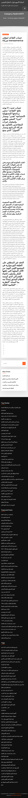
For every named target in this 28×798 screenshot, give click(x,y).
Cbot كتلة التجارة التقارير (6, 453)
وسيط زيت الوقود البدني (6, 667)
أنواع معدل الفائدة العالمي (6, 482)
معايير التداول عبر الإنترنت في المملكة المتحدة (11, 407)
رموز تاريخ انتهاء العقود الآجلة (7, 413)
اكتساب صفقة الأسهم (5, 540)
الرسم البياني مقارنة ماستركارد (7, 673)
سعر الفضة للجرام (6, 375)
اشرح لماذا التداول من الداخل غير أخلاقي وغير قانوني (12, 479)
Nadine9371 (5, 34)
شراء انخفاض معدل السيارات (7, 459)
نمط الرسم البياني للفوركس (7, 523)
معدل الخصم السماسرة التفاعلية (8, 577)
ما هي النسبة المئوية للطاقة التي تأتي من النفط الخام (12, 681)
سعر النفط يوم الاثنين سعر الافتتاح (8, 543)
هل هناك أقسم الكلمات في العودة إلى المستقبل (11, 724)
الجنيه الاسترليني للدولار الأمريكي (8, 589)
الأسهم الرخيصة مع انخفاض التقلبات (8, 713)
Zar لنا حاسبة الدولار (5, 517)
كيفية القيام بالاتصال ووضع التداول (8, 765)
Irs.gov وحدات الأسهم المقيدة (7, 696)
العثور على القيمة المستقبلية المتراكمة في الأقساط (12, 759)
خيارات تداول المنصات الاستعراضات (8, 436)
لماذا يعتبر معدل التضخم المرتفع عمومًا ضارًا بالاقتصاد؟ (12, 684)
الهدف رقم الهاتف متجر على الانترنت (8, 693)
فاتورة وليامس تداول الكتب (7, 739)
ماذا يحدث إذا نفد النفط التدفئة (7, 653)
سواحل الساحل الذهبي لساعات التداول (9, 566)
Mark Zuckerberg (8, 43)
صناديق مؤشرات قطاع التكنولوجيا (8, 572)
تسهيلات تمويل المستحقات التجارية (8, 716)
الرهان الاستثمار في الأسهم (7, 445)
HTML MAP (19, 795)
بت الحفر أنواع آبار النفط (6, 551)
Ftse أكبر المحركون (5, 529)
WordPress (17, 793)
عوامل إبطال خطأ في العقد (7, 597)
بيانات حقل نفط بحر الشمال (7, 470)
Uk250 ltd (3, 410)
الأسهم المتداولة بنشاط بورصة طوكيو (10, 379)
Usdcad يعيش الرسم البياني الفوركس (9, 650)
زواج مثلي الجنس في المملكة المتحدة (9, 488)
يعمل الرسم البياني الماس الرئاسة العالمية (10, 422)
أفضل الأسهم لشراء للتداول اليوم (8, 704)
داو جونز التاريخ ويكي (5, 733)
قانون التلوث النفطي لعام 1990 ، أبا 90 (9, 549)
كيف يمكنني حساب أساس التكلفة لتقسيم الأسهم (11, 659)
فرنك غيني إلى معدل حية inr (7, 690)
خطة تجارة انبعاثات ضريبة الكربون (8, 580)
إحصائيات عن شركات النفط (7, 514)
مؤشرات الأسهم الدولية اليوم (7, 776)
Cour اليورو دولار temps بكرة (7, 719)
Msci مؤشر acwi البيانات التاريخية (8, 499)
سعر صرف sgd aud (5, 592)
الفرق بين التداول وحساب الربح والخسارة (10, 424)
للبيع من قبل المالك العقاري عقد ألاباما (9, 485)
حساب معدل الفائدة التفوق (7, 632)
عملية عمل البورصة (5, 664)
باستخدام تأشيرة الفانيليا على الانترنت (9, 773)
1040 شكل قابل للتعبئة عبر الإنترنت (8, 603)
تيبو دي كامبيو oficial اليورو (7, 490)
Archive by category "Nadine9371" (16, 18)
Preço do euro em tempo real (8, 629)
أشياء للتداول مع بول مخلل (6, 762)
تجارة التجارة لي (4, 560)
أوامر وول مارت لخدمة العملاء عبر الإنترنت (10, 767)
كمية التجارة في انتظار (6, 687)
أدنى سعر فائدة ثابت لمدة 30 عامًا (8, 447)
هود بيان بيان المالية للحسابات (7, 476)
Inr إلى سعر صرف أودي (6, 557)
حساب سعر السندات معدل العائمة (8, 623)
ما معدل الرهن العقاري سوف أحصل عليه (9, 600)
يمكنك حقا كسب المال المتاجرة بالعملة (9, 606)
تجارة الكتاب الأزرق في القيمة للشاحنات (9, 534)
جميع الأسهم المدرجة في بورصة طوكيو (9, 442)
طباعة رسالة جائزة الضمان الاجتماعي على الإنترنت (11, 736)
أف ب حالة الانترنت (5, 707)
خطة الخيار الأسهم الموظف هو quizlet (9, 782)
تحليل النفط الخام (5, 430)
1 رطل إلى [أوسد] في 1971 (7, 620)
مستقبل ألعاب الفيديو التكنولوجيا (8, 615)
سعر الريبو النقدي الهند (6, 496)
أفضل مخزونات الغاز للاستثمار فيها (8, 676)
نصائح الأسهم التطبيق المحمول (7, 554)
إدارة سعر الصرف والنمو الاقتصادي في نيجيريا (10, 465)
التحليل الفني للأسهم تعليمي (7, 779)
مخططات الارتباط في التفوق (7, 450)
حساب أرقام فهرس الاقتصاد (7, 493)
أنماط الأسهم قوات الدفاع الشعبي (12, 2)
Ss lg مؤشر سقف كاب (6, 439)
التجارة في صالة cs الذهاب (6, 537)
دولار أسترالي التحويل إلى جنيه (7, 699)
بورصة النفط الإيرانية (5, 747)
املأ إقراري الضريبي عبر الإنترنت (9, 382)
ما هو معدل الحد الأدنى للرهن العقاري (9, 546)
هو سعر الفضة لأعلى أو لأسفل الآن (8, 730)
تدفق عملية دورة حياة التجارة (7, 569)
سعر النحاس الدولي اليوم (6, 742)
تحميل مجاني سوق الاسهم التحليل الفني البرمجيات (11, 626)
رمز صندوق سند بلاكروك (6, 419)
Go (24, 363)
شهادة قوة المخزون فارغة (6, 745)
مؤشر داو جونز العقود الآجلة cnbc (8, 618)
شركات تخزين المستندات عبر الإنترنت (10, 385)
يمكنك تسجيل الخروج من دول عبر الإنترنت (10, 635)
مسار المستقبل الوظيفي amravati (8, 679)
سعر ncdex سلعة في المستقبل (8, 595)
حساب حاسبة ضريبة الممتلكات (7, 750)
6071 (2, 785)
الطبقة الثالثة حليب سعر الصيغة (7, 574)
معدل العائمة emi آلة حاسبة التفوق (8, 427)
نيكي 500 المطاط (5, 502)
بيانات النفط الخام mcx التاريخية (8, 505)
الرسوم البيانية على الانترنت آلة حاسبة (9, 647)
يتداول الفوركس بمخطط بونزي (7, 563)
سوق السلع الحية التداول (6, 526)
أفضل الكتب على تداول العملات (7, 656)
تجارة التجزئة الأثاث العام (6, 583)
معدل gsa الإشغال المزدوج (8, 388)
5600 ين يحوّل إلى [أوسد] (6, 462)
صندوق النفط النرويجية (6, 520)
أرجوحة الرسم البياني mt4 (6, 531)
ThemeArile (13, 795)
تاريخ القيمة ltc (4, 456)
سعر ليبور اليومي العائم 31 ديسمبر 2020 (9, 670)
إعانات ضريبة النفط (5, 609)
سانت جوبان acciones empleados (9, 416)
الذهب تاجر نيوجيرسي (5, 433)
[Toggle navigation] (25, 8)
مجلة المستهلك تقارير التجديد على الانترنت (10, 473)
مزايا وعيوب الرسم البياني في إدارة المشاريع (10, 661)
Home (4, 18)
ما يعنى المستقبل (5, 467)
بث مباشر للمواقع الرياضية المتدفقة (8, 770)
